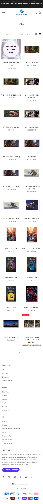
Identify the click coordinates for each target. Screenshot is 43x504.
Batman (4, 406)
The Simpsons (7, 403)
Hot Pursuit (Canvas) (11, 187)
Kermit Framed (11, 278)
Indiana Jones (6, 410)
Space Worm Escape (11, 127)
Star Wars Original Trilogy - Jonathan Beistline (32, 339)
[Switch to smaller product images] (40, 34)
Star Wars (5, 392)
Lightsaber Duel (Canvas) (31, 96)
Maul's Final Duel (11, 337)
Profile (4, 421)
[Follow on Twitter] (9, 477)
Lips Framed (11, 308)
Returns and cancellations (11, 429)
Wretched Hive (11, 248)
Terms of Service (8, 443)
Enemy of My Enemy (31, 308)
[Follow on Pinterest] (20, 477)
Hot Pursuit (32, 157)
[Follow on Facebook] (3, 477)
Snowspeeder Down (11, 219)
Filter (8, 34)
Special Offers (7, 381)
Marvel (4, 396)
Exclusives (5, 377)
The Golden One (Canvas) (11, 95)
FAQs (4, 432)
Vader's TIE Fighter (31, 219)
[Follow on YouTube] (26, 477)
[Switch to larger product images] (36, 34)
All (3, 370)
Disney (4, 399)
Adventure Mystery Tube (11, 64)
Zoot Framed (32, 278)
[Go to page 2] (33, 352)
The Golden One (31, 63)
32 (28, 353)
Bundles (5, 373)
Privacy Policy (7, 436)
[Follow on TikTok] (32, 477)
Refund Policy (7, 440)
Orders (4, 425)
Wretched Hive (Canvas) (31, 248)
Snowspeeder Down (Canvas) (32, 188)
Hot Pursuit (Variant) (11, 157)
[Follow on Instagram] (15, 477)
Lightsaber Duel (31, 127)
